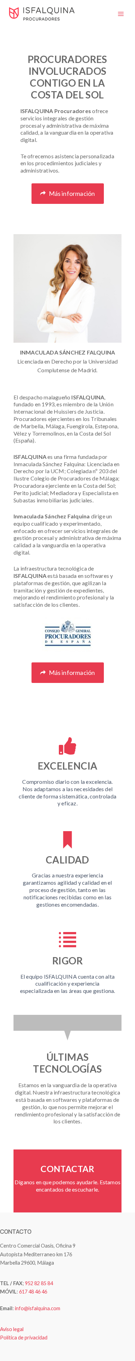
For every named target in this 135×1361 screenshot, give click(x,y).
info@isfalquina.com (37, 1308)
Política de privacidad (23, 1337)
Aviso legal (12, 1329)
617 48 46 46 (33, 1292)
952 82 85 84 (39, 1283)
